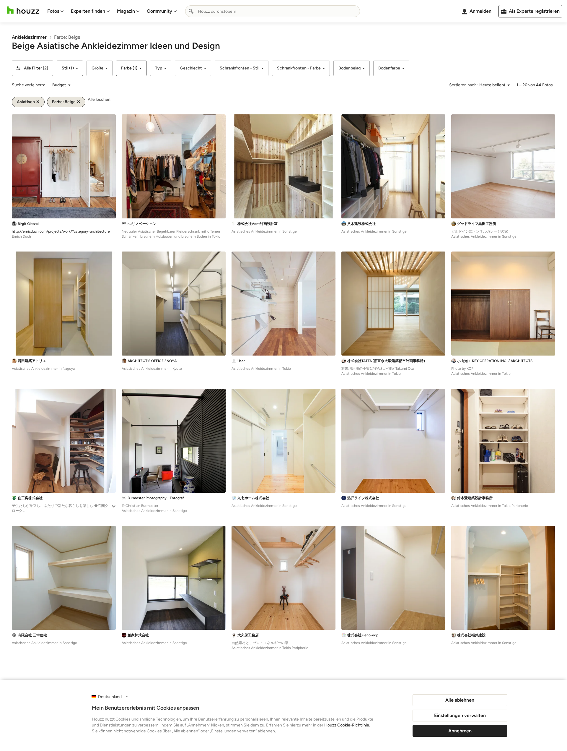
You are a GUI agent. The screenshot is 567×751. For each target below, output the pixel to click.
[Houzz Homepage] (23, 10)
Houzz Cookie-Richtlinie (346, 725)
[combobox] (272, 11)
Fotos (53, 11)
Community (159, 11)
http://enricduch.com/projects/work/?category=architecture (61, 231)
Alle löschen (99, 99)
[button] (32, 68)
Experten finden (88, 11)
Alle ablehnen (459, 700)
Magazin (126, 11)
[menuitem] (55, 11)
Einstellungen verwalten (460, 715)
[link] (29, 37)
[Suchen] (191, 11)
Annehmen (460, 731)
